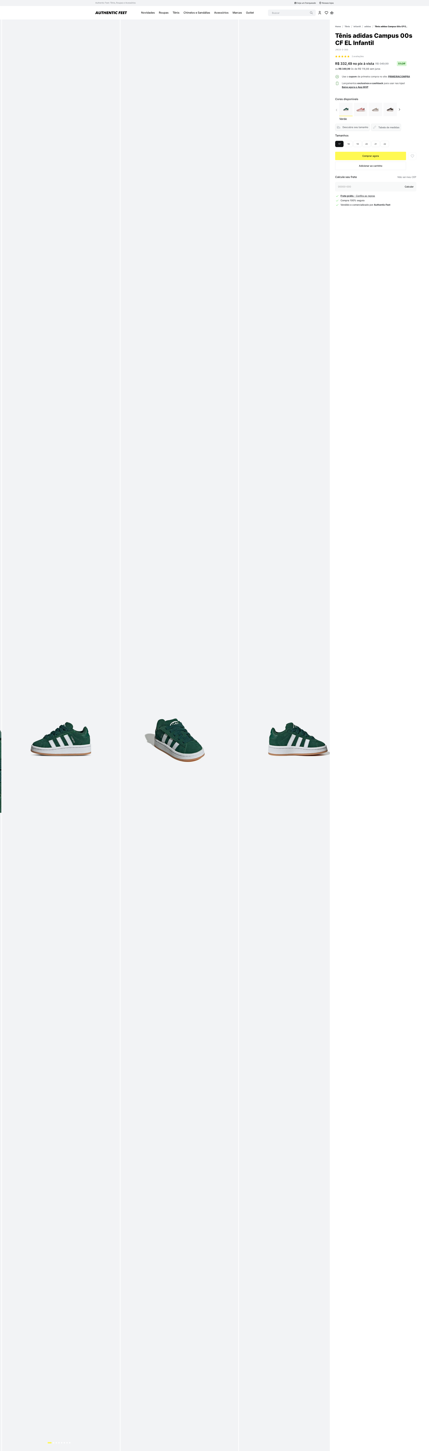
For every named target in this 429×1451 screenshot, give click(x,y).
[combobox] (292, 13)
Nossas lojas (328, 3)
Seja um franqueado (306, 3)
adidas (367, 26)
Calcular (409, 186)
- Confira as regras (358, 195)
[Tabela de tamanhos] (386, 127)
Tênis (347, 26)
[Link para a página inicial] (338, 26)
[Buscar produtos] (311, 12)
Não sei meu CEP (406, 177)
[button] (399, 76)
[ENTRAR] (320, 13)
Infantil (357, 26)
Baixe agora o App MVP (355, 87)
